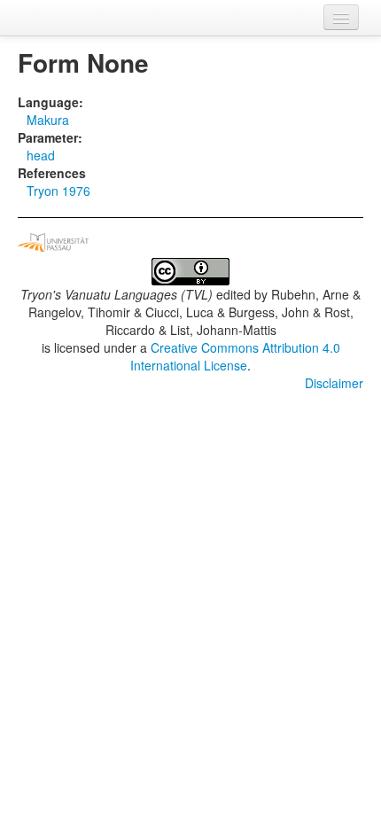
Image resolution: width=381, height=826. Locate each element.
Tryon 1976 (58, 190)
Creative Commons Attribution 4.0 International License (235, 356)
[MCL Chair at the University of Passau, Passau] (53, 240)
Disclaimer (334, 383)
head (41, 155)
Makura (48, 120)
